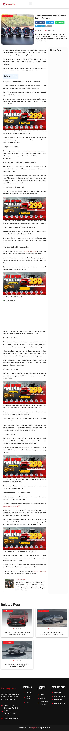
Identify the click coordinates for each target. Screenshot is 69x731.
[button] (30, 3)
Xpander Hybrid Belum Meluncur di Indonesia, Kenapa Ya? (17, 665)
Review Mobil (7, 611)
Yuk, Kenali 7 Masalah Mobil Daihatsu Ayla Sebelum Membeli (17, 633)
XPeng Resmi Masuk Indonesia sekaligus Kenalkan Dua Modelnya (52, 633)
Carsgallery (33, 728)
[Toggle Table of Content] (14, 76)
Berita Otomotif (43, 611)
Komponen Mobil (7, 16)
